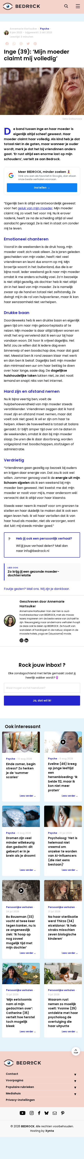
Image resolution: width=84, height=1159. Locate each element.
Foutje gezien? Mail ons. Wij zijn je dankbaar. (37, 589)
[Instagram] (21, 640)
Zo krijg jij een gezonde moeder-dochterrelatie (33, 573)
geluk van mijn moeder (35, 208)
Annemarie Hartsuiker (23, 28)
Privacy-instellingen (20, 1100)
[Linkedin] (26, 640)
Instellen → (42, 188)
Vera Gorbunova (72, 118)
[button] (72, 1074)
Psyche (44, 28)
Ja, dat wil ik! (42, 700)
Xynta (49, 1131)
